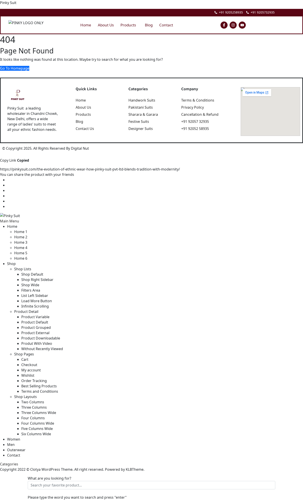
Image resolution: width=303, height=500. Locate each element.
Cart (24, 359)
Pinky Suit (8, 2)
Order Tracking (34, 380)
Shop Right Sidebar (37, 279)
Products (128, 24)
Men (11, 444)
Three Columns (34, 407)
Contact (166, 24)
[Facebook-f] (224, 25)
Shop (11, 263)
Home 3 (20, 242)
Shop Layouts (25, 396)
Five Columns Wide (37, 428)
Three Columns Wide (38, 412)
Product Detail (26, 311)
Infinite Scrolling (35, 306)
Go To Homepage (14, 68)
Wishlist (27, 375)
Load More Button (36, 300)
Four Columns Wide (37, 423)
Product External (35, 332)
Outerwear (16, 449)
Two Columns (32, 402)
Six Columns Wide (36, 433)
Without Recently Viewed (42, 348)
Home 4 (20, 247)
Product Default (34, 322)
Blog (149, 24)
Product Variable (35, 316)
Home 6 (20, 258)
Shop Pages (24, 354)
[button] (129, 25)
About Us (106, 24)
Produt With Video (36, 343)
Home (85, 24)
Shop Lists (22, 269)
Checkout (29, 364)
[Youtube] (242, 25)
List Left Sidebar (34, 295)
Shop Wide (30, 284)
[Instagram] (233, 25)
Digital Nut (80, 148)
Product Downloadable (40, 338)
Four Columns (33, 418)
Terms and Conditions (39, 391)
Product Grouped (36, 327)
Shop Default (32, 274)
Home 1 (20, 231)
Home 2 (20, 237)
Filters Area (30, 290)
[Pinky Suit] (10, 215)
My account (31, 370)
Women (13, 439)
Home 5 (20, 253)
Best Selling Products (39, 386)
